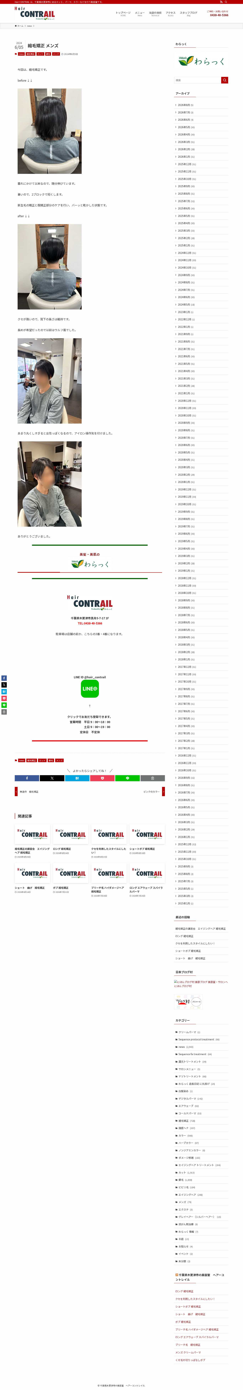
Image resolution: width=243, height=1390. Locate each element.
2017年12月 (187, 667)
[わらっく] (201, 68)
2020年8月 (186, 430)
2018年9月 (186, 600)
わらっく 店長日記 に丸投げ (197, 1084)
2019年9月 (186, 511)
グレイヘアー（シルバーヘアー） (200, 1216)
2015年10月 (187, 859)
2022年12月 (186, 319)
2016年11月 (187, 763)
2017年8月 (186, 696)
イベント (186, 1253)
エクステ (186, 1209)
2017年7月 (186, 703)
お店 (184, 1239)
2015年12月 (187, 844)
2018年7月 (186, 615)
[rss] (221, 2)
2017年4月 (186, 726)
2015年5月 (185, 888)
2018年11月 (187, 585)
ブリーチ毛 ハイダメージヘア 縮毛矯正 (197, 1329)
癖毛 (48, 53)
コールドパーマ (190, 1113)
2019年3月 (186, 556)
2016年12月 (187, 755)
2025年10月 (187, 179)
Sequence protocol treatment (199, 1039)
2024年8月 (186, 282)
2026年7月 (185, 112)
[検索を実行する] (224, 80)
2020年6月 (186, 445)
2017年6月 (186, 711)
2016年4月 (186, 814)
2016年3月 (186, 822)
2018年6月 (186, 622)
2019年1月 (186, 570)
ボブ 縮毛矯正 (183, 1322)
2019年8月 (186, 519)
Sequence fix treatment (195, 1054)
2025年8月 (186, 193)
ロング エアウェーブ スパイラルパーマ (197, 1337)
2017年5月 (186, 718)
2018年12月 (187, 578)
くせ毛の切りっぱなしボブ (190, 1360)
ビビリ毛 (187, 1187)
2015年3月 (185, 896)
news (21, 53)
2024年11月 (187, 260)
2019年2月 (186, 563)
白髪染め (186, 1091)
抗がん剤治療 (188, 1224)
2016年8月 (186, 785)
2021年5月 (186, 363)
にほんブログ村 (183, 986)
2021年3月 (186, 378)
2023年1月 (185, 312)
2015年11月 (187, 851)
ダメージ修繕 (189, 1157)
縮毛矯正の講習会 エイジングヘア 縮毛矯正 (200, 928)
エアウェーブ (189, 1106)
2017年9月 (186, 689)
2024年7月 (186, 290)
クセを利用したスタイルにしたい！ (195, 943)
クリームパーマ (189, 1032)
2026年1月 (186, 156)
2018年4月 (186, 637)
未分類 (184, 1261)
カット (40, 53)
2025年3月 (186, 230)
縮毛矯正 (31, 53)
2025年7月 (186, 201)
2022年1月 (185, 326)
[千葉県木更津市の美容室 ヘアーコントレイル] (35, 13)
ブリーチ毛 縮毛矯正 (187, 1344)
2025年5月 (186, 216)
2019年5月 (186, 541)
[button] (27, 778)
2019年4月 (186, 548)
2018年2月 (186, 652)
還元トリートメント (192, 1061)
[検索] (226, 2)
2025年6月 (186, 208)
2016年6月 (186, 800)
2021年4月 (186, 371)
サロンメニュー (189, 1069)
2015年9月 (185, 866)
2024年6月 (186, 297)
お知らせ (186, 1246)
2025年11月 (187, 171)
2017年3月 (186, 733)
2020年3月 (186, 467)
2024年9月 (186, 275)
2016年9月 (186, 777)
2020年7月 (186, 437)
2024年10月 (187, 267)
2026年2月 (186, 149)
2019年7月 (186, 526)
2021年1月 (186, 393)
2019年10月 (187, 504)
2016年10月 (187, 770)
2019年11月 (187, 496)
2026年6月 (185, 119)
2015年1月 (185, 903)
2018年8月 (186, 607)
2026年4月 (186, 134)
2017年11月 (187, 674)
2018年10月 (187, 593)
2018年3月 (186, 644)
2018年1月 (186, 659)
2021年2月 (186, 385)
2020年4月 (186, 459)
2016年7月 (186, 792)
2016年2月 (186, 829)
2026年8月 (185, 105)
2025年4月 (186, 223)
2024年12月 (187, 253)
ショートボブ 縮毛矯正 (188, 951)
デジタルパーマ (191, 1098)
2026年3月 (186, 142)
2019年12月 (187, 489)
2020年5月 (186, 452)
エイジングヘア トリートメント (200, 1165)
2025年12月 (187, 164)
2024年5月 (186, 304)
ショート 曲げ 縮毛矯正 (190, 958)
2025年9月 (186, 186)
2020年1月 (186, 482)
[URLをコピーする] (153, 778)
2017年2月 (186, 740)
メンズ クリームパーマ (188, 1352)
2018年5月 (186, 630)
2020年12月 (187, 400)
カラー (186, 1135)
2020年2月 (186, 474)
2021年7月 (186, 349)
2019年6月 (186, 533)
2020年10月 (187, 415)
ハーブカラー (189, 1143)
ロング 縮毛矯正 (184, 936)
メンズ (56, 53)
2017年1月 (186, 748)
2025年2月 (186, 238)
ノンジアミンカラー (192, 1150)
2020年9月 (186, 422)
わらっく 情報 (188, 1231)
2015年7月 (185, 881)
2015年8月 (185, 874)
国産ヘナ (187, 1128)
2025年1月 (186, 245)
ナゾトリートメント (192, 1076)
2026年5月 (186, 127)
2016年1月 (186, 837)
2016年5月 (186, 807)
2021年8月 (186, 341)
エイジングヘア (191, 1194)
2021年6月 (186, 356)
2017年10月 (187, 681)
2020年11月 (187, 408)
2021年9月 (185, 334)
